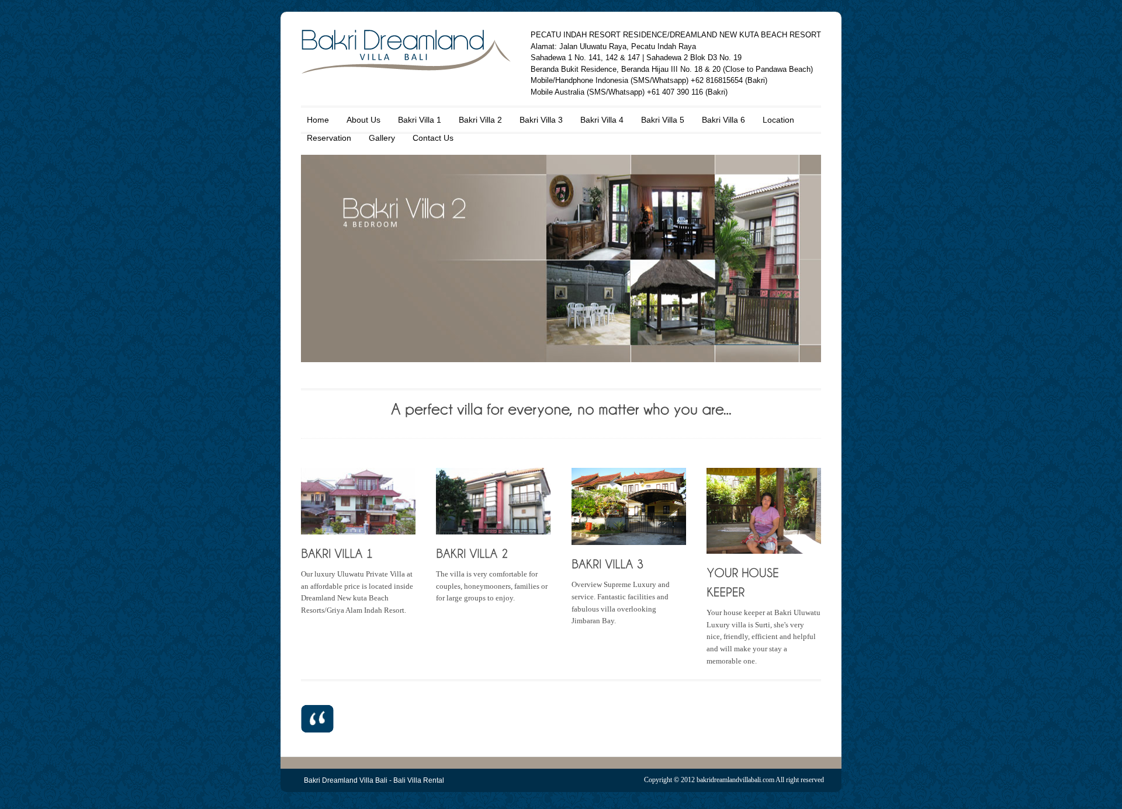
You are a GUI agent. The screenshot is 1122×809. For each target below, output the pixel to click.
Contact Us (433, 138)
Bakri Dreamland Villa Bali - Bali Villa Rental (374, 780)
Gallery (382, 138)
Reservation (329, 138)
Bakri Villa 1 (419, 119)
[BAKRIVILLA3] (608, 563)
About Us (363, 119)
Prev (320, 254)
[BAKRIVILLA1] (337, 553)
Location (778, 119)
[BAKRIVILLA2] (472, 553)
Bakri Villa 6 (723, 119)
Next (802, 254)
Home (318, 119)
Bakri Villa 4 (602, 119)
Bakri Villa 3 (541, 119)
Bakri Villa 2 (480, 119)
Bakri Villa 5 (662, 119)
